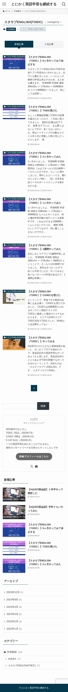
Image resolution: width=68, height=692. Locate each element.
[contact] (36, 466)
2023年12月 (14, 592)
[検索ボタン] (64, 4)
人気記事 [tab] (49, 44)
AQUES (14, 659)
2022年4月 (14, 606)
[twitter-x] (31, 466)
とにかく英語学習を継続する (34, 4)
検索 (43, 406)
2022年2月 (14, 621)
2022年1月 (14, 628)
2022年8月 (14, 599)
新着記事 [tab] (19, 44)
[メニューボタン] (4, 4)
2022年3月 (14, 614)
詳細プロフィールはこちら (34, 456)
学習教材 (11, 29)
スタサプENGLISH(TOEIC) (24, 665)
